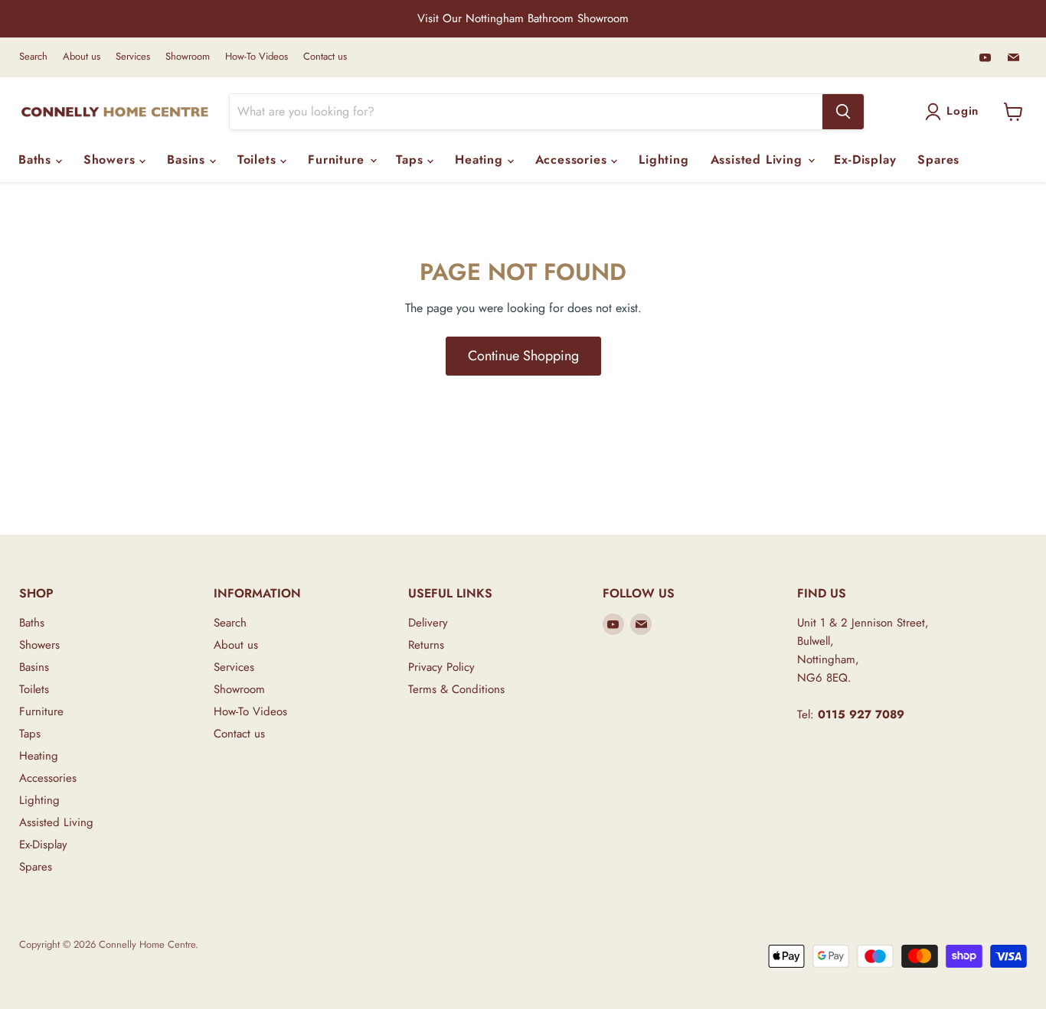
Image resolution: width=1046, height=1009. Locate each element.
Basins (188, 159)
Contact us (325, 57)
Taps (411, 159)
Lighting (663, 159)
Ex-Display (865, 159)
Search (33, 57)
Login (962, 111)
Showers (111, 159)
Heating (481, 159)
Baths (37, 159)
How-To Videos (256, 57)
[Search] (843, 111)
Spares (938, 159)
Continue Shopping (523, 356)
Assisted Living (759, 159)
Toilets (258, 159)
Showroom (187, 57)
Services (133, 57)
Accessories (573, 159)
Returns (426, 644)
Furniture (338, 159)
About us (81, 57)
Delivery (428, 622)
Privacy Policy (441, 667)
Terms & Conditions (456, 689)
